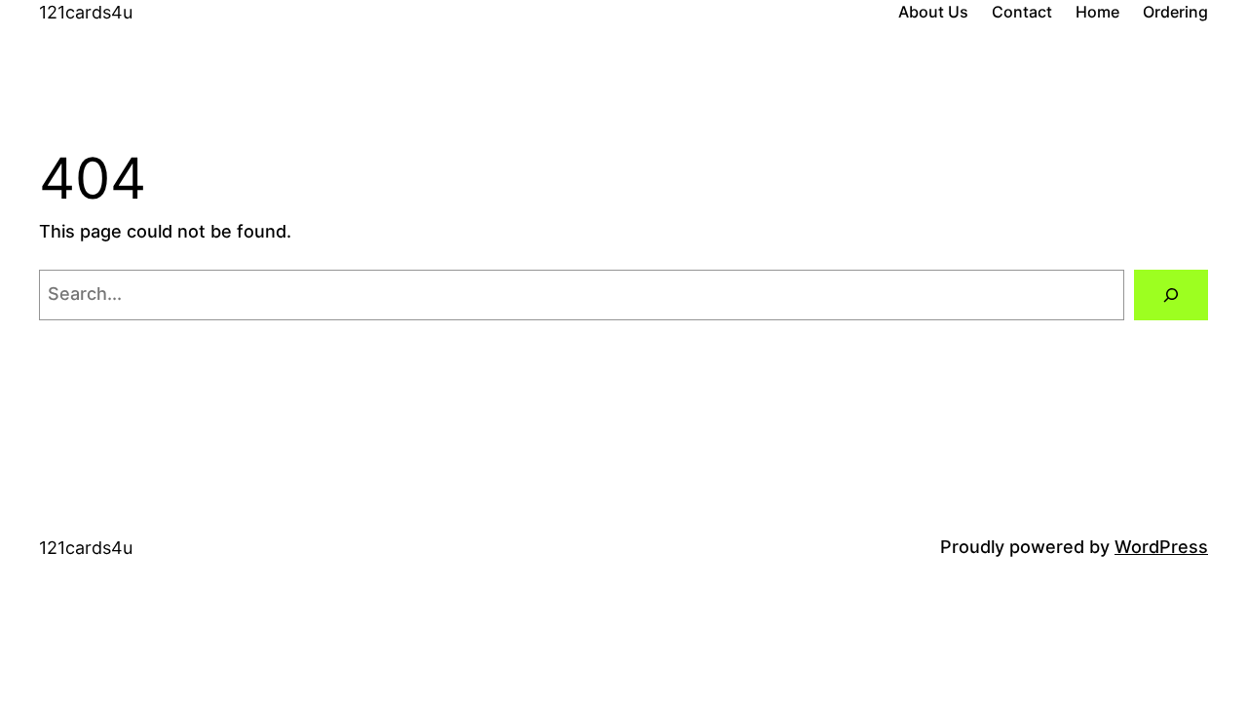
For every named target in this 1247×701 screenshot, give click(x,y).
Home (1097, 11)
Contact (1022, 11)
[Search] (1171, 295)
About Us (933, 11)
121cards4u (85, 12)
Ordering (1175, 11)
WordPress (1161, 546)
